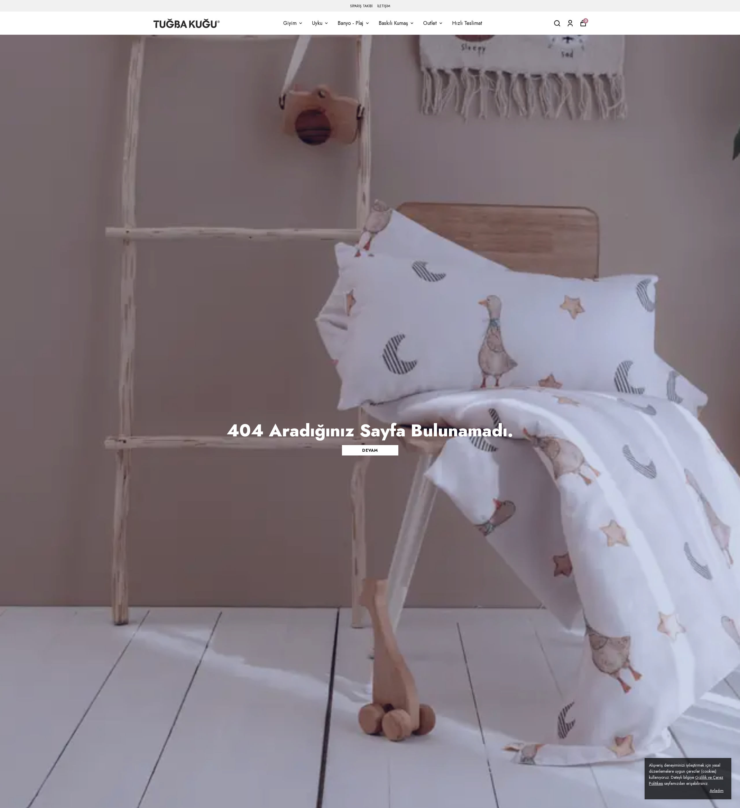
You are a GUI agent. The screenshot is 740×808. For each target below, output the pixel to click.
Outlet (430, 23)
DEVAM (370, 450)
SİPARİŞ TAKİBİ (361, 6)
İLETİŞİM (383, 6)
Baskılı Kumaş (393, 23)
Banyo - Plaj (350, 23)
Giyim (290, 23)
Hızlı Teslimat (467, 23)
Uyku (317, 23)
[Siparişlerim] (570, 23)
